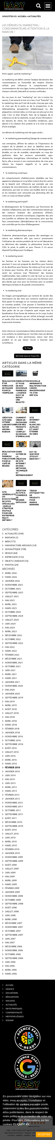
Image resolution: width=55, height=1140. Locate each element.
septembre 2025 (14, 592)
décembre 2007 (13, 922)
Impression (11, 556)
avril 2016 (11, 759)
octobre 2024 (13, 611)
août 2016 (11, 747)
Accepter (44, 1134)
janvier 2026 (12, 580)
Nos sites (10, 1000)
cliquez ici (21, 1124)
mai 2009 (10, 876)
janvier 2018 (12, 732)
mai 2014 (10, 779)
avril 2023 (11, 631)
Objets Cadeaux (14, 560)
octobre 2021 (13, 666)
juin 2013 (10, 783)
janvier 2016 (12, 771)
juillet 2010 (12, 833)
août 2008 (11, 907)
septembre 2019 (14, 697)
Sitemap (10, 1020)
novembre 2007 (14, 926)
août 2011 (11, 818)
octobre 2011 (13, 810)
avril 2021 (11, 674)
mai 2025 (10, 600)
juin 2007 (10, 938)
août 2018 (11, 709)
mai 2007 (10, 942)
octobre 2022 (13, 639)
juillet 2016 (12, 751)
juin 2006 (10, 961)
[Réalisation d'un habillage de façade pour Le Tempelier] (7, 373)
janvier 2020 (12, 693)
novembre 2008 (14, 895)
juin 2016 (10, 755)
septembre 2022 (14, 643)
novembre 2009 (14, 856)
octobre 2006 (13, 954)
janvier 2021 (12, 681)
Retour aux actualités (27, 356)
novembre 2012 (14, 802)
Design (9, 552)
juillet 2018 (12, 713)
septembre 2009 (14, 860)
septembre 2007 (14, 934)
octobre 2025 (13, 588)
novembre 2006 (14, 950)
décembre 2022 (13, 635)
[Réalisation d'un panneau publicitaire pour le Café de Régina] (7, 443)
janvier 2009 (12, 891)
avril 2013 (11, 787)
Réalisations (12, 996)
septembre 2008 (14, 903)
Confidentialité (14, 1012)
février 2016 (12, 767)
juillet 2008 (12, 911)
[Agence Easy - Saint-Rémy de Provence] (24, 5)
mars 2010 (11, 845)
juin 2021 (10, 670)
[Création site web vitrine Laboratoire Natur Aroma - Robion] (7, 409)
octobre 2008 (13, 899)
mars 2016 (11, 763)
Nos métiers (12, 993)
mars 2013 (11, 790)
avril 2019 (11, 705)
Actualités (11, 533)
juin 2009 (10, 872)
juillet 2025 (12, 596)
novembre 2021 (14, 662)
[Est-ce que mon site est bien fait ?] (35, 444)
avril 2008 (11, 919)
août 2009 (11, 864)
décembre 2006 (13, 946)
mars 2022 (11, 650)
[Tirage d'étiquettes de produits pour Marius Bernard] (35, 482)
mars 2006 (11, 973)
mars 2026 (11, 576)
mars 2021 (11, 678)
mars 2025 (11, 608)
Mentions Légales (15, 1016)
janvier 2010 (12, 853)
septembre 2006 (14, 958)
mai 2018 (10, 716)
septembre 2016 (14, 744)
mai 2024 (10, 627)
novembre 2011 (14, 806)
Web (7, 541)
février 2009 (12, 888)
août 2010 (11, 829)
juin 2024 (10, 623)
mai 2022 (10, 646)
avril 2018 (11, 720)
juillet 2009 (12, 868)
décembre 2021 (13, 658)
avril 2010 (11, 841)
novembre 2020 (14, 685)
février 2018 (12, 728)
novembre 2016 (14, 736)
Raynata (10, 537)
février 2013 (12, 794)
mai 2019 (10, 701)
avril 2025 (11, 604)
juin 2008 (10, 915)
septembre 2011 (14, 814)
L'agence (10, 989)
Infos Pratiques (14, 1008)
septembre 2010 (14, 825)
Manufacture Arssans (18, 545)
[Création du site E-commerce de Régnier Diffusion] (21, 482)
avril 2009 (11, 880)
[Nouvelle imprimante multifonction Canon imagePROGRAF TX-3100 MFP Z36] (35, 373)
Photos (9, 564)
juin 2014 (10, 775)
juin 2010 (10, 837)
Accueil (22, 16)
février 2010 (12, 849)
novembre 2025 (14, 584)
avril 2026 (11, 572)
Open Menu (47, 5)
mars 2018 (11, 724)
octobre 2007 (13, 930)
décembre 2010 (13, 821)
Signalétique (12, 549)
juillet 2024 (12, 619)
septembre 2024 (14, 615)
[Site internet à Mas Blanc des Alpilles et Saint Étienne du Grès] (35, 409)
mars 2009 (11, 884)
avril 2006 (11, 969)
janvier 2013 (12, 798)
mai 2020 (10, 689)
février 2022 (12, 654)
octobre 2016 (13, 740)
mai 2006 (10, 965)
